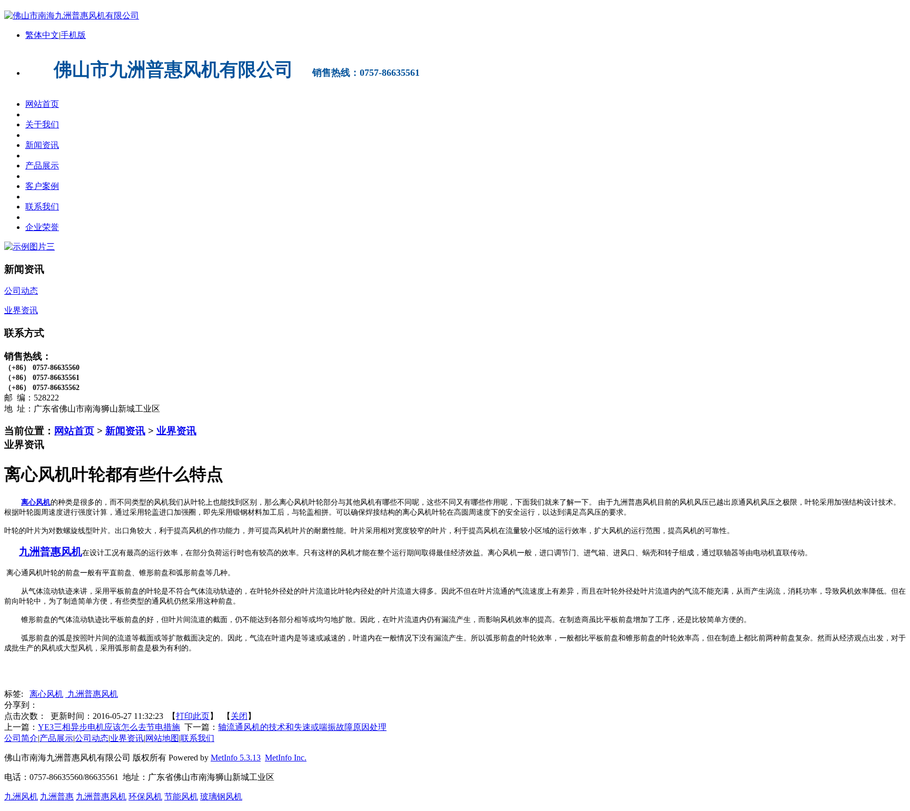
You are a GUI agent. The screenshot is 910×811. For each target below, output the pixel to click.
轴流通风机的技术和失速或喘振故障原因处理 (302, 727)
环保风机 (145, 796)
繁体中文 (42, 35)
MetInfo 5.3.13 (236, 757)
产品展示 (56, 738)
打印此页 (193, 716)
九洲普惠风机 (91, 693)
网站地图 (162, 738)
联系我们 (197, 738)
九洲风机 (21, 796)
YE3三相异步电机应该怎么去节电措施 (109, 727)
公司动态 (91, 738)
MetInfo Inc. (285, 757)
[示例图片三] (29, 246)
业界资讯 (176, 430)
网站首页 (74, 430)
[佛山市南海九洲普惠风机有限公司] (71, 15)
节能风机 (181, 796)
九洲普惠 (57, 796)
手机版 (73, 35)
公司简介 (21, 738)
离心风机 (36, 502)
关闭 (239, 716)
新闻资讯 (125, 430)
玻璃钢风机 (221, 796)
